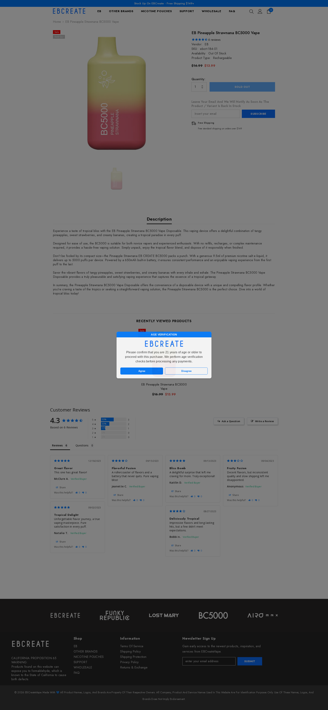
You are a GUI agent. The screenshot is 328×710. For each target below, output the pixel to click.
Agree (141, 371)
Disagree (186, 371)
